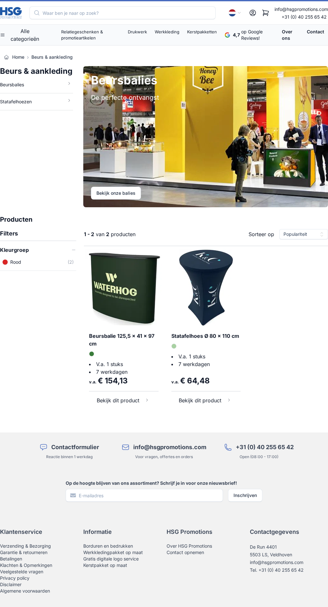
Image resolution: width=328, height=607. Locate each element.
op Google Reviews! (248, 35)
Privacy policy (14, 578)
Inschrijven (245, 495)
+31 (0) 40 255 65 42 (304, 17)
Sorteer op (261, 234)
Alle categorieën (25, 35)
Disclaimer (10, 584)
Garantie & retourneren (23, 552)
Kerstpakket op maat (105, 565)
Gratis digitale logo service (111, 558)
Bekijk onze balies (115, 193)
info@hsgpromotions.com (301, 9)
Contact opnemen (185, 552)
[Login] (253, 13)
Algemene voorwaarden (25, 591)
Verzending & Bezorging (25, 546)
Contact (315, 31)
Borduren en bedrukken (108, 546)
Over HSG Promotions (189, 546)
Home (18, 57)
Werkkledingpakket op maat (113, 552)
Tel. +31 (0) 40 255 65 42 (277, 570)
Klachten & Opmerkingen (26, 565)
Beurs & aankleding (52, 57)
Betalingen (11, 558)
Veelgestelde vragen (21, 571)
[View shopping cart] (265, 13)
